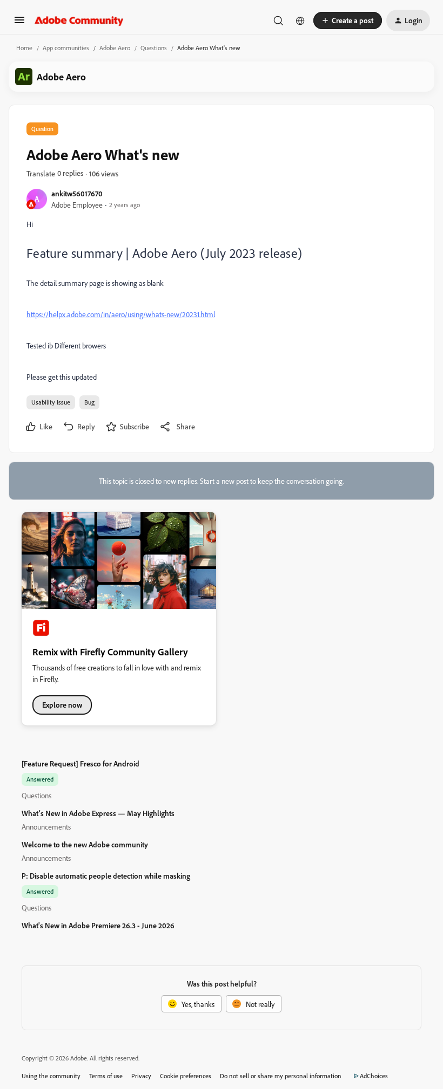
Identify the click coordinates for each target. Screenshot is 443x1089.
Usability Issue (50, 402)
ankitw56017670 (77, 193)
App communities (66, 48)
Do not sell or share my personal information (280, 1076)
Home (24, 48)
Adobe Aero (114, 48)
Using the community (51, 1076)
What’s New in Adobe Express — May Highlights (98, 813)
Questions (153, 48)
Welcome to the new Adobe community (85, 844)
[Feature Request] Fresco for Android (80, 763)
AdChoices (374, 1076)
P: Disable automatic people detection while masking (106, 875)
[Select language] (300, 20)
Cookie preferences (185, 1076)
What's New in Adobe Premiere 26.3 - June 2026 (98, 925)
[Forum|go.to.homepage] (79, 20)
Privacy (141, 1076)
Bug (89, 402)
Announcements (46, 826)
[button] (19, 23)
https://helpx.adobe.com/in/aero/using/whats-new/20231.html (120, 314)
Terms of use (106, 1076)
